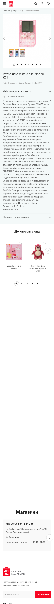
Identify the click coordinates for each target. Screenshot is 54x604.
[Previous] (4, 38)
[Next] (50, 38)
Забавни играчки (31, 11)
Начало (6, 11)
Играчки (17, 11)
